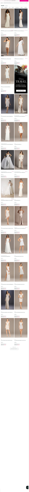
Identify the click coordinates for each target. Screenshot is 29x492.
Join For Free (13, 0)
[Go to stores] (20, 3)
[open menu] (27, 3)
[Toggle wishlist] (13, 9)
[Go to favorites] (23, 3)
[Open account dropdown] (21, 3)
